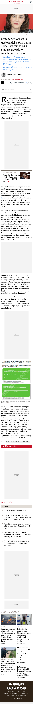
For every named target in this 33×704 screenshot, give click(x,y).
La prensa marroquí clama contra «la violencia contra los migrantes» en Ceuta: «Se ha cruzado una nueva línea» (8, 635)
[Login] (31, 2)
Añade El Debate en (19, 82)
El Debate (5, 181)
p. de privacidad (24, 693)
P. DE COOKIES (10, 695)
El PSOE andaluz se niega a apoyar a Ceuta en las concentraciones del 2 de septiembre (17, 543)
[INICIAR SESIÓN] (31, 2)
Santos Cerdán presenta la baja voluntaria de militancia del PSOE (11, 177)
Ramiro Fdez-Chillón (14, 74)
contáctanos (21, 691)
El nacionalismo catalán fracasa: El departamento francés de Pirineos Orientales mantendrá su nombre (24, 654)
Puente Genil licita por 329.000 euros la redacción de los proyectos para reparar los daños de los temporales (8, 666)
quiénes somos (11, 691)
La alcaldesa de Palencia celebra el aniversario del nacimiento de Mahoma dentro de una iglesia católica (17, 517)
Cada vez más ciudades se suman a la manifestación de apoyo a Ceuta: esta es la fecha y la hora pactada (17, 535)
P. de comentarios (21, 695)
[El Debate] (16, 1)
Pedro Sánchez (15, 441)
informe (4, 198)
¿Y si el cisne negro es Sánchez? (15, 511)
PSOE (7, 441)
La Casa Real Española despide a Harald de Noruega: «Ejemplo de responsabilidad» (24, 671)
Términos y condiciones (10, 693)
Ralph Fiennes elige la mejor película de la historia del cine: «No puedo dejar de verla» (17, 526)
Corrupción (25, 441)
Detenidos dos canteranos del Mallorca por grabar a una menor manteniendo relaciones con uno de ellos (24, 635)
